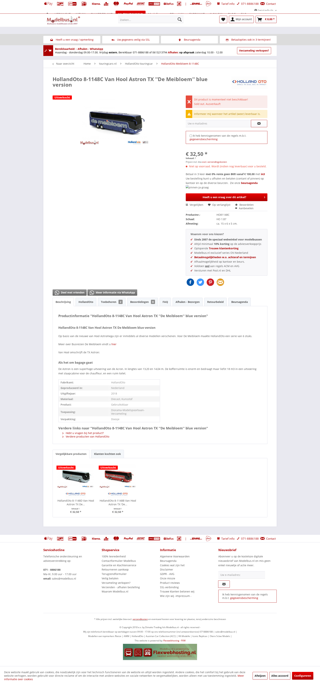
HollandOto (86, 302)
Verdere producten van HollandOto (87, 436)
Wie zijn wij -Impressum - (175, 596)
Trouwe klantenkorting (224, 248)
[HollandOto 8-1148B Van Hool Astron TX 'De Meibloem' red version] (118, 475)
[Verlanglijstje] (223, 19)
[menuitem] (151, 19)
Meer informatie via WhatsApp (115, 292)
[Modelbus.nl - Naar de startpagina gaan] (63, 20)
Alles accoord (279, 675)
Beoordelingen (142, 302)
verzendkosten (140, 619)
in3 (263, 174)
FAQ (165, 302)
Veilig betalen (110, 578)
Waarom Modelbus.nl (115, 591)
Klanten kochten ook (107, 454)
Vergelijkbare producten (71, 454)
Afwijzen (260, 675)
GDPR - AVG (167, 574)
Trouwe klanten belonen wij (177, 591)
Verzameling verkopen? (254, 50)
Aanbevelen (246, 208)
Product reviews (170, 583)
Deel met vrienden (72, 292)
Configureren (302, 675)
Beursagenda (239, 302)
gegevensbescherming (204, 139)
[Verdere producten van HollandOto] (249, 82)
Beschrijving (63, 302)
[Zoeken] (180, 19)
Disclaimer (166, 569)
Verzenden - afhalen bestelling (121, 587)
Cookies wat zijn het (172, 565)
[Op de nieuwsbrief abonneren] (224, 584)
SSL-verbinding (169, 587)
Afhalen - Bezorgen (188, 302)
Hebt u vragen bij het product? (84, 433)
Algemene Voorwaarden (175, 556)
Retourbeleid (215, 302)
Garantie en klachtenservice (119, 565)
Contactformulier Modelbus (119, 561)
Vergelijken (196, 204)
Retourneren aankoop (115, 569)
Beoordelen (246, 204)
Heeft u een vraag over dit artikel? (224, 197)
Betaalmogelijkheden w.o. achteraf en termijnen (225, 257)
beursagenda (249, 183)
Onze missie (167, 578)
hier (113, 344)
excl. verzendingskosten (214, 161)
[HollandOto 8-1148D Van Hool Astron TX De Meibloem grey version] (75, 475)
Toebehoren (111, 302)
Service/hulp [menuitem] (265, 10)
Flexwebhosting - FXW (174, 640)
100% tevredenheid (114, 556)
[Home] (47, 14)
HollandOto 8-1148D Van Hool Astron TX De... (75, 502)
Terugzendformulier (114, 574)
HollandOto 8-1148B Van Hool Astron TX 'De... (118, 502)
